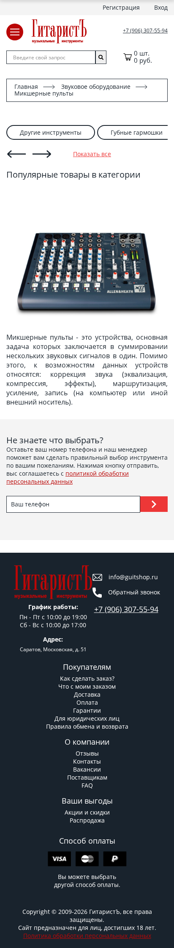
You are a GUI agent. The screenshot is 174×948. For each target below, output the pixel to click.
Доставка (87, 694)
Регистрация (121, 7)
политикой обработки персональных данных (67, 477)
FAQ (87, 785)
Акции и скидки (87, 812)
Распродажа (87, 820)
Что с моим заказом (87, 686)
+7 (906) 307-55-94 (145, 30)
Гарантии (87, 710)
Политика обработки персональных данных (87, 936)
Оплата (87, 702)
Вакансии (87, 769)
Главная (26, 87)
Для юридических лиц (87, 718)
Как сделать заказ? (87, 678)
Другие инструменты (51, 132)
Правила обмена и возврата (87, 726)
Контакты (87, 761)
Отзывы (87, 753)
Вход (161, 7)
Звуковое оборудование (95, 87)
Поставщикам (87, 777)
